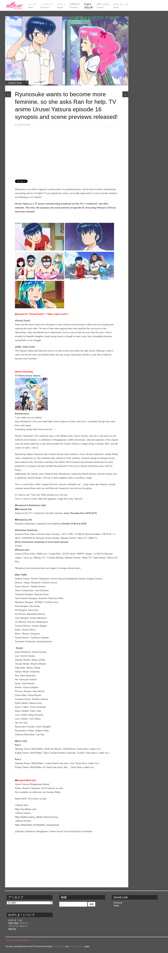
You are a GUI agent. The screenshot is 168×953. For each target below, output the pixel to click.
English (11, 83)
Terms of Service (76, 946)
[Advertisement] (66, 151)
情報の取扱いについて (18, 923)
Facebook (117, 903)
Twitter (116, 906)
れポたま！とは (15, 920)
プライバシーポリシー (18, 926)
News (19, 83)
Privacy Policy (58, 946)
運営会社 (12, 929)
